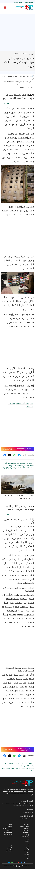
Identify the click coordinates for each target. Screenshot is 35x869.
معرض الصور (9, 850)
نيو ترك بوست (20, 403)
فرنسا (27, 403)
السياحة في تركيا (8, 832)
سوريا (27, 847)
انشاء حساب (18, 2)
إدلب (27, 849)
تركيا (32, 403)
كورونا (27, 834)
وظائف (10, 824)
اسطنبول (26, 828)
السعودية (26, 850)
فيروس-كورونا (25, 836)
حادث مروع (12, 403)
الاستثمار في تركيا (7, 828)
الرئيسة (10, 845)
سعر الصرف (9, 826)
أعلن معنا (9, 849)
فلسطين (26, 854)
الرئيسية (31, 54)
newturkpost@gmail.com (26, 819)
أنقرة (27, 838)
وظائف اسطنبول (24, 826)
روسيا (27, 852)
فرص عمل (26, 830)
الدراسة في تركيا (8, 834)
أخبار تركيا (26, 824)
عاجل (27, 839)
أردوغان (27, 841)
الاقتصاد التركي (8, 830)
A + (8, 103)
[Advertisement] (17, 32)
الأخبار (16, 54)
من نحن (10, 847)
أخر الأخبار (24, 54)
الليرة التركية (26, 832)
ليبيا (28, 858)
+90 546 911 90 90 (28, 812)
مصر (27, 856)
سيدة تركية (30, 406)
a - (4, 103)
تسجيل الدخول (28, 2)
